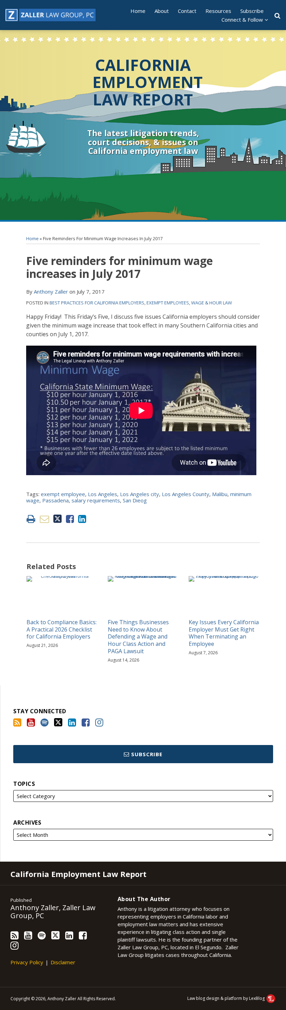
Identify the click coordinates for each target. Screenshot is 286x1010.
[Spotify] (44, 722)
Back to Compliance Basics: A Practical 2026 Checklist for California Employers (62, 629)
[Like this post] (70, 519)
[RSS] (17, 722)
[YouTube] (31, 722)
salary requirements (96, 500)
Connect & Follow (242, 19)
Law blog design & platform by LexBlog (226, 998)
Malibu (219, 494)
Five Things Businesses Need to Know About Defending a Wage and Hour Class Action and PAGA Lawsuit (138, 637)
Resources (218, 10)
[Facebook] (86, 722)
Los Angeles (102, 494)
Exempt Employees (167, 303)
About (162, 10)
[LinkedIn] (72, 722)
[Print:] (31, 518)
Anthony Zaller (51, 291)
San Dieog (135, 500)
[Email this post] (44, 519)
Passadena (55, 500)
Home (137, 10)
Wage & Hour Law (211, 303)
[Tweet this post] (57, 519)
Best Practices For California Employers (97, 303)
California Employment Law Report (147, 82)
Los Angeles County (185, 494)
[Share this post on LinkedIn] (82, 519)
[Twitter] (58, 722)
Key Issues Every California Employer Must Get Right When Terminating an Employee (224, 633)
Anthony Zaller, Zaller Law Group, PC (53, 911)
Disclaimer (63, 962)
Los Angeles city (139, 494)
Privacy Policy (26, 962)
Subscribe (252, 10)
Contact (187, 10)
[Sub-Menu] (265, 19)
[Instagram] (99, 722)
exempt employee (63, 494)
